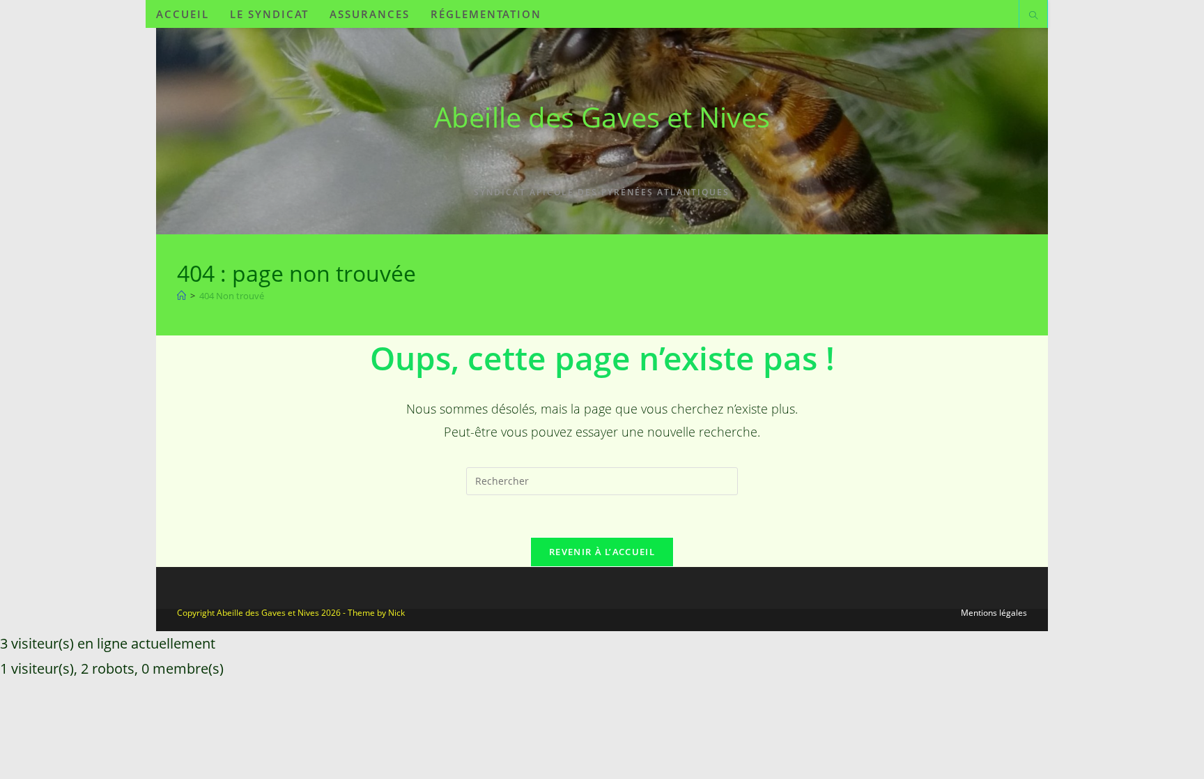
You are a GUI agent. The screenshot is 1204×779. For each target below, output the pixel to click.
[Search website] (1033, 16)
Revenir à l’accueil (602, 551)
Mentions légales (994, 613)
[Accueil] (181, 295)
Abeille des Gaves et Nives (602, 117)
